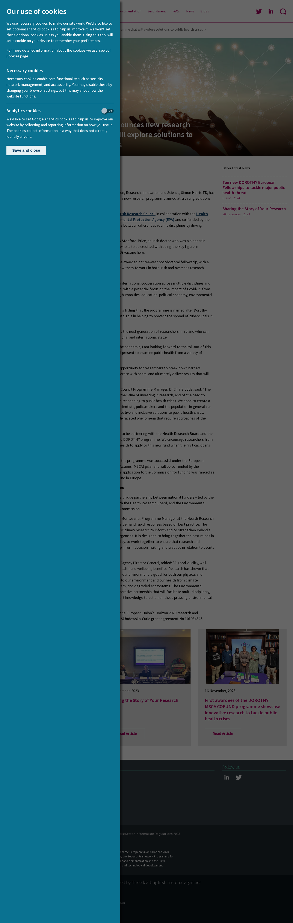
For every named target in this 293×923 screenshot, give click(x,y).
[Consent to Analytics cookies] (105, 111)
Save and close (26, 150)
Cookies (12, 56)
